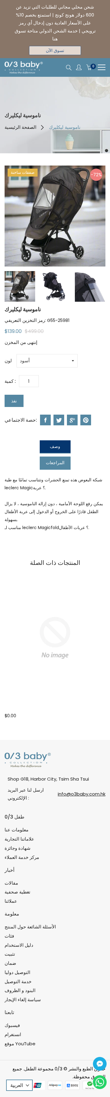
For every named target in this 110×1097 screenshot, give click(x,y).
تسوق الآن (55, 50)
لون (8, 360)
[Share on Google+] (72, 420)
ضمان (10, 963)
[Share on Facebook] (45, 420)
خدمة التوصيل (18, 981)
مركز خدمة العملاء (22, 857)
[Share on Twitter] (58, 420)
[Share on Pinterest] (85, 420)
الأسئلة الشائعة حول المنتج (30, 926)
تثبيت (10, 954)
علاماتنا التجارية (19, 839)
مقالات (11, 883)
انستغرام (13, 1034)
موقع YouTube (20, 1043)
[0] (89, 68)
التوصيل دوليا (17, 972)
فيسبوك (12, 1025)
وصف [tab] (55, 446)
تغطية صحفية (17, 892)
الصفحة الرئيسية (20, 127)
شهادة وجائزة (18, 848)
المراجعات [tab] (55, 463)
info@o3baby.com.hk (81, 794)
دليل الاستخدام (19, 945)
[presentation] (20, 286)
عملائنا (11, 901)
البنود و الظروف (20, 990)
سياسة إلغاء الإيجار (23, 999)
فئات (9, 936)
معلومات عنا (16, 829)
